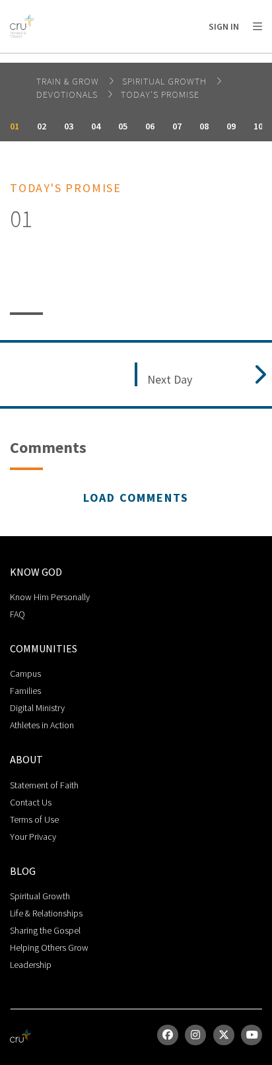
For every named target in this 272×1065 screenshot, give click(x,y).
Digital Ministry (37, 708)
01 (14, 126)
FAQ (17, 614)
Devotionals (68, 94)
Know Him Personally (50, 597)
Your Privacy (33, 836)
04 (95, 126)
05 (122, 126)
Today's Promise (160, 94)
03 (68, 126)
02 (41, 126)
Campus (25, 673)
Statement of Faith (44, 785)
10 (258, 126)
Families (25, 691)
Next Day (169, 379)
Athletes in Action (42, 725)
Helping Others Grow (49, 947)
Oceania (115, 60)
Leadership (30, 965)
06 (149, 126)
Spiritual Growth (165, 81)
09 (231, 126)
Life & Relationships (46, 913)
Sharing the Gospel (45, 930)
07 (177, 126)
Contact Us (30, 802)
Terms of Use (34, 819)
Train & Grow (69, 81)
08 (204, 126)
